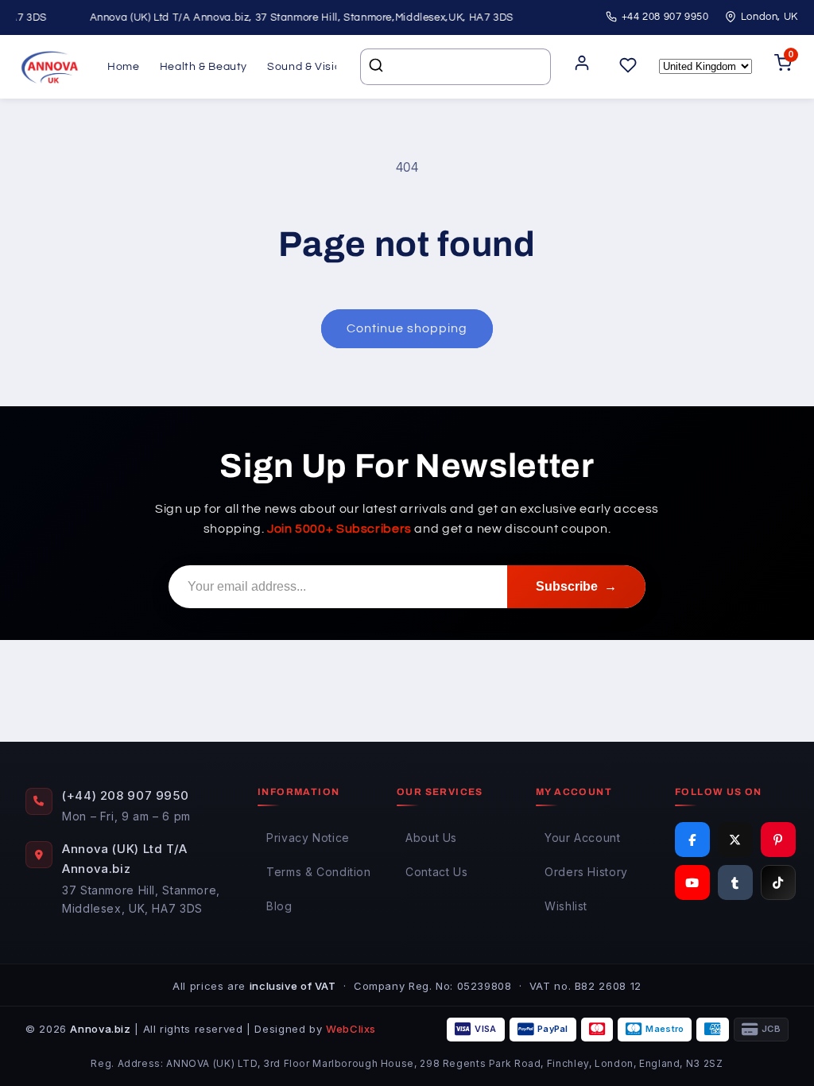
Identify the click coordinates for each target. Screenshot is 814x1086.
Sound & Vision (307, 66)
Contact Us (436, 871)
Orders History (586, 871)
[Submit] (378, 66)
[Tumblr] (735, 882)
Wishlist (566, 906)
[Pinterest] (778, 839)
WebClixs (351, 1028)
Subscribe (576, 586)
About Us (431, 837)
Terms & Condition (318, 871)
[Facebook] (692, 839)
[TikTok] (778, 882)
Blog (279, 906)
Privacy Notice (308, 837)
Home (123, 66)
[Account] (582, 67)
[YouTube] (692, 882)
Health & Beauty (203, 66)
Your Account (583, 837)
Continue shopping (407, 328)
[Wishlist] (628, 66)
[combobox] (455, 66)
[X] (735, 839)
